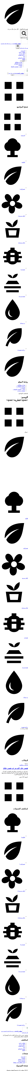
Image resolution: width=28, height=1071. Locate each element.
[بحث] (27, 69)
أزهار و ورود (22, 53)
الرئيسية (23, 50)
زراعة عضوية (21, 55)
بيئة (24, 56)
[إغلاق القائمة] (7, 73)
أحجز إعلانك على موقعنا (19, 1062)
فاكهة (23, 59)
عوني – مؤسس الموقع (16, 66)
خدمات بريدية (21, 390)
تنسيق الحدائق (21, 58)
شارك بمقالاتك (18, 62)
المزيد (22, 60)
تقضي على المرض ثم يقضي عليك (15, 768)
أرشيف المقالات (18, 63)
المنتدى (20, 65)
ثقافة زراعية (22, 52)
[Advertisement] (14, 475)
